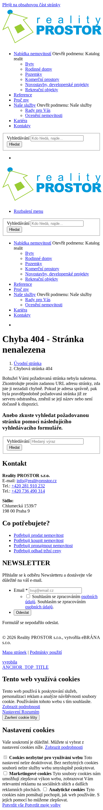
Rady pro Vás (37, 110)
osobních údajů (39, 606)
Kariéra (20, 120)
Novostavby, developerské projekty (57, 84)
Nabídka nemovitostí (32, 53)
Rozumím (30, 711)
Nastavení (11, 711)
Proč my (21, 100)
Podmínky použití (46, 652)
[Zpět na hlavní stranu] (52, 43)
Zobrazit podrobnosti (21, 706)
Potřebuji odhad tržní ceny (37, 550)
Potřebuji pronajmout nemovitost (43, 545)
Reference (23, 94)
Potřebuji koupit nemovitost (39, 540)
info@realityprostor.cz (37, 480)
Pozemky (33, 74)
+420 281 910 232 (28, 485)
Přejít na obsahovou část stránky (31, 4)
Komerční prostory (42, 79)
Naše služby (25, 105)
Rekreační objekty (41, 89)
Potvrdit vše (13, 805)
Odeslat (22, 612)
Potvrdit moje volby (43, 805)
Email (21, 590)
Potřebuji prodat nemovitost (39, 535)
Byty (29, 63)
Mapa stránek (14, 652)
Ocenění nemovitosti (43, 115)
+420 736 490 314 (28, 491)
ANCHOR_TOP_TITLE (25, 667)
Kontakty (22, 125)
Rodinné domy (38, 69)
